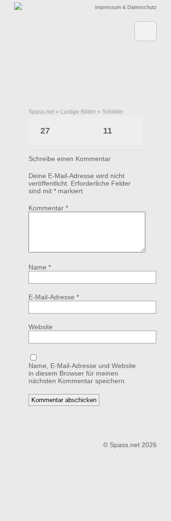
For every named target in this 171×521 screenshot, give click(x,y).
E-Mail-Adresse (53, 297)
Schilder (113, 111)
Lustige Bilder (78, 111)
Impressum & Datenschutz (126, 7)
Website (40, 327)
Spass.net (41, 111)
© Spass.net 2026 (130, 445)
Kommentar (48, 208)
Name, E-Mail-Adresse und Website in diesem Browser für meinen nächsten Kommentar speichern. (82, 373)
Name (39, 267)
